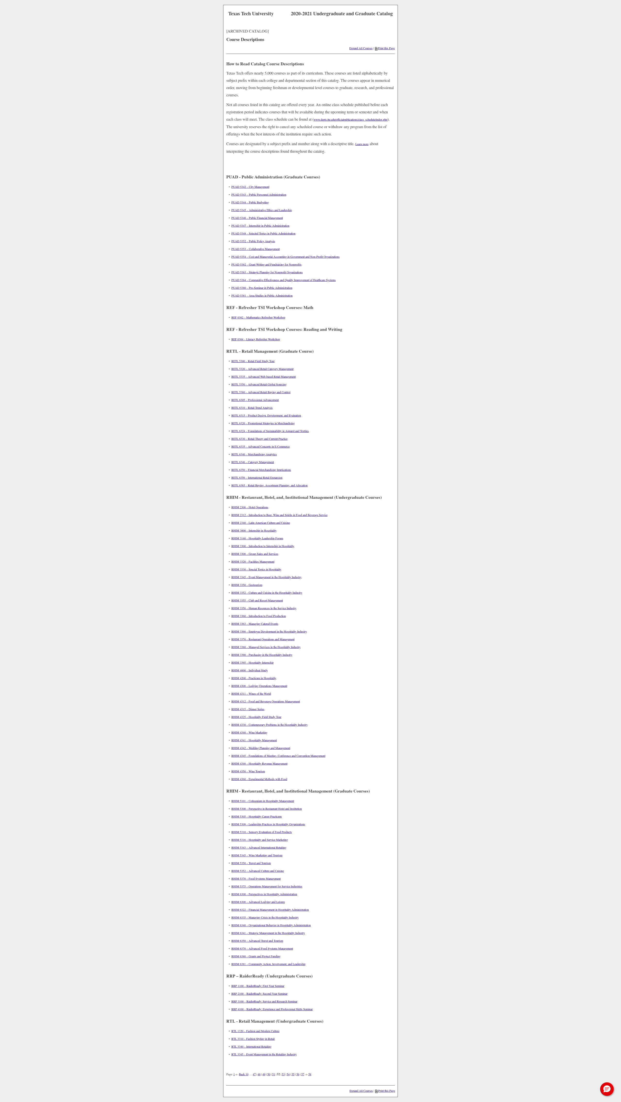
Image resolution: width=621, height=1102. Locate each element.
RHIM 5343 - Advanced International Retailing (258, 847)
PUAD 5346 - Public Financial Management (257, 218)
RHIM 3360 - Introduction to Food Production (258, 616)
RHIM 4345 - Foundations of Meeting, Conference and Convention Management (278, 756)
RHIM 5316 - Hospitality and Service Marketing (259, 840)
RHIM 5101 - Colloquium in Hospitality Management (262, 801)
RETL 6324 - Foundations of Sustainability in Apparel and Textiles (270, 431)
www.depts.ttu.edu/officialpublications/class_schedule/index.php (350, 119)
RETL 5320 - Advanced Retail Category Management (262, 369)
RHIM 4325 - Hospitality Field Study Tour (256, 717)
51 (273, 1074)
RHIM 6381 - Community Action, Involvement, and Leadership (268, 964)
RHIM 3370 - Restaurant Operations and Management (262, 639)
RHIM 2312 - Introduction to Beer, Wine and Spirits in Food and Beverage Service (279, 515)
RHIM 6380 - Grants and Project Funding (255, 956)
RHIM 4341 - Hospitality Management (254, 740)
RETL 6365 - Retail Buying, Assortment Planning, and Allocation (269, 485)
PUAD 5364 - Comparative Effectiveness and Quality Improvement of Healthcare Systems (283, 280)
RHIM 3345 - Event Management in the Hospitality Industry (266, 577)
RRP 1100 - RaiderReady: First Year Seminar (257, 986)
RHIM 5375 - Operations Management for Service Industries (266, 886)
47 (254, 1074)
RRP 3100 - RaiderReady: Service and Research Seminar (264, 1001)
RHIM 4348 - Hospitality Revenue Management (259, 763)
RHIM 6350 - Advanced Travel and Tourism (257, 941)
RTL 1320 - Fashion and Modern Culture (255, 1031)
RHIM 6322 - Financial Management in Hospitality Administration (270, 909)
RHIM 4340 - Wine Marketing (249, 732)
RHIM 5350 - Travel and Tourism (251, 863)
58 (309, 1074)
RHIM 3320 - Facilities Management (252, 561)
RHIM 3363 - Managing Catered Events (254, 624)
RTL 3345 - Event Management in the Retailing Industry (264, 1054)
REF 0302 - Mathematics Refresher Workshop (258, 317)
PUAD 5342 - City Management (250, 187)
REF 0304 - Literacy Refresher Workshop (255, 339)
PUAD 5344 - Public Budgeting (250, 202)
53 (283, 1074)
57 (302, 1074)
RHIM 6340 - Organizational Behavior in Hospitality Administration (271, 925)
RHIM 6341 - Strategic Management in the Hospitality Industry (268, 933)
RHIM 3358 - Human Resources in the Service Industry (263, 608)
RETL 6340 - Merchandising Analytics (254, 454)
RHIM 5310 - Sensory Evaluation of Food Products (261, 832)
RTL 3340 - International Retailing (251, 1046)
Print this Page (386, 48)
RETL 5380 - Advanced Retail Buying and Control (260, 392)
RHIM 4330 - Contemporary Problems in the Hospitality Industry (269, 724)
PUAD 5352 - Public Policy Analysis (253, 241)
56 (297, 1074)
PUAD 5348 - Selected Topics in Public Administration (263, 233)
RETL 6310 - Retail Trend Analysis (252, 407)
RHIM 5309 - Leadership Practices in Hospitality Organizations (268, 824)
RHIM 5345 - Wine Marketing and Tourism (256, 855)
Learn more (361, 144)
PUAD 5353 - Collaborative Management (255, 249)
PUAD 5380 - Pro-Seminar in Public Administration (261, 288)
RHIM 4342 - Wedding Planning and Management (260, 748)
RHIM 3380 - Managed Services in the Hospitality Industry (266, 647)
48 (259, 1074)
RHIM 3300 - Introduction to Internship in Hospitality (262, 546)
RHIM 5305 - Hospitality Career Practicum (256, 816)
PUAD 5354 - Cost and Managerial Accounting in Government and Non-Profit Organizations (285, 257)
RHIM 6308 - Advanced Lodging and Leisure (258, 902)
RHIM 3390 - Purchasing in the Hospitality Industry (261, 655)
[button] (607, 1089)
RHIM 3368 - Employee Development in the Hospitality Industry (269, 631)
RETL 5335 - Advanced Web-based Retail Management (263, 376)
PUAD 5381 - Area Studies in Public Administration (262, 295)
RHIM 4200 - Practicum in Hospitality (253, 678)
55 (293, 1074)
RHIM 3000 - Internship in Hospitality (254, 530)
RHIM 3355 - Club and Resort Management (257, 600)
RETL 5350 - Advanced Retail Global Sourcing (258, 384)
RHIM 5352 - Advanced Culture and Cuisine (257, 871)
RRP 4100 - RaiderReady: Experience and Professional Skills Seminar (272, 1009)
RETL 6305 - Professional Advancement (255, 400)
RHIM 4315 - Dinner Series (247, 709)
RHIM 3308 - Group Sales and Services (254, 554)
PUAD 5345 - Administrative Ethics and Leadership (261, 210)
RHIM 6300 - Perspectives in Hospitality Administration (264, 894)
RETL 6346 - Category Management (252, 462)
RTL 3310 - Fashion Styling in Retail (253, 1039)
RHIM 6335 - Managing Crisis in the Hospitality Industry (265, 917)
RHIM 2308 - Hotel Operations (249, 507)
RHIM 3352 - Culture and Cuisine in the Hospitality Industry (266, 592)
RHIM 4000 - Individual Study (249, 670)
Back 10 (243, 1074)
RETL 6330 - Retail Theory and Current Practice (259, 439)
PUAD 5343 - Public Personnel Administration (258, 194)
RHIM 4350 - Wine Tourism (248, 771)
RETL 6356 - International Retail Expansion (256, 477)
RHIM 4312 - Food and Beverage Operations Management (265, 701)
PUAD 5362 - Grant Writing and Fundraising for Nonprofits (266, 264)
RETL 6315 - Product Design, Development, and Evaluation (266, 415)
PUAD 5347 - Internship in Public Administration (260, 225)
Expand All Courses (361, 48)
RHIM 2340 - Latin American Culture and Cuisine (260, 523)
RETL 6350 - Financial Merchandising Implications (261, 470)
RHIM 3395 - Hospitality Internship (252, 662)
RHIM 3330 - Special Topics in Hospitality (256, 569)
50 (268, 1074)
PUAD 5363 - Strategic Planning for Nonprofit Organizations (267, 272)
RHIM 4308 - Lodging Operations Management (259, 686)
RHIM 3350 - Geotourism (246, 585)
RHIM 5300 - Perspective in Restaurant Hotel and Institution (266, 808)
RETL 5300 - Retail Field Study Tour (253, 361)
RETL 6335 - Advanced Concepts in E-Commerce (260, 446)
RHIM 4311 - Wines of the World (251, 693)
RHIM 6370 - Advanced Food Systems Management (262, 948)
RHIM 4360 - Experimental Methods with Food (259, 779)
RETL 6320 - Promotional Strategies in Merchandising (263, 423)
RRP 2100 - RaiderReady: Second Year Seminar (259, 993)
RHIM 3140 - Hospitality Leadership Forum (257, 538)
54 (288, 1074)
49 (263, 1074)
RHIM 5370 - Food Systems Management (256, 878)
